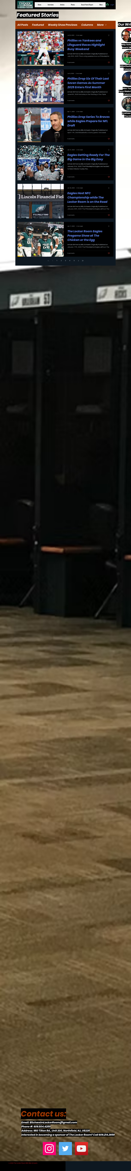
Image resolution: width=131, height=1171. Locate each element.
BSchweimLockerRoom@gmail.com (53, 1122)
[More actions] (109, 35)
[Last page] (83, 261)
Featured (38, 24)
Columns (87, 24)
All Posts (22, 24)
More (100, 24)
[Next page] (78, 261)
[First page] (48, 261)
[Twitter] (65, 1148)
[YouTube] (81, 1148)
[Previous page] (52, 261)
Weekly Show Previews (62, 24)
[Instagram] (49, 1148)
